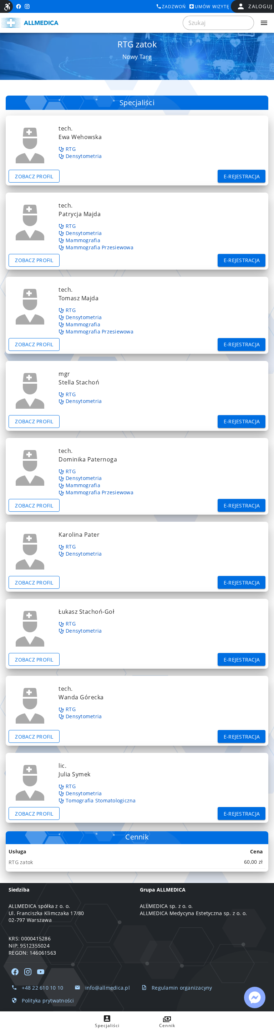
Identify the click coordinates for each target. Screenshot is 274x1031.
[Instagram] (27, 971)
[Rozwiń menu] (264, 22)
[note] (137, 862)
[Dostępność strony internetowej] (7, 6)
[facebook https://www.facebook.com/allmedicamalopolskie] (18, 6)
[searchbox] (218, 23)
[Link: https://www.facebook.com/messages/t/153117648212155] (254, 997)
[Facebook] (15, 971)
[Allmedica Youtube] (40, 971)
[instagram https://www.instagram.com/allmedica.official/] (27, 6)
